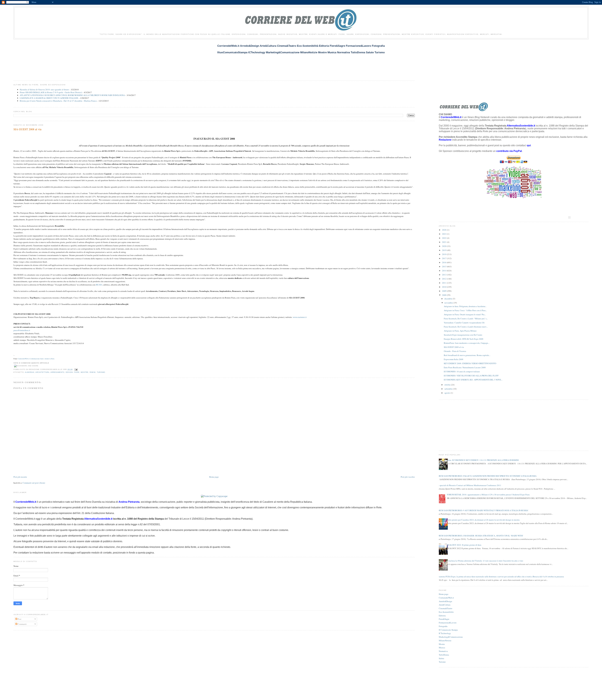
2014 (444, 270)
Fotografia (443, 626)
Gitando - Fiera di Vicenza (455, 351)
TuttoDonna (444, 654)
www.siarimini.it (300, 317)
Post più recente (20, 476)
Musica (442, 647)
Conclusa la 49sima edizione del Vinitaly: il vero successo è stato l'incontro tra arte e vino (485, 560)
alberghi (29, 372)
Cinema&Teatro (445, 608)
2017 (444, 258)
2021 (444, 242)
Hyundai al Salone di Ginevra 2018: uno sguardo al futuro (44, 89)
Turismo (442, 661)
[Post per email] (75, 369)
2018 (444, 254)
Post (19, 619)
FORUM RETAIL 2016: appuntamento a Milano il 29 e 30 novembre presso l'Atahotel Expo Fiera (488, 494)
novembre (448, 302)
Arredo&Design (445, 601)
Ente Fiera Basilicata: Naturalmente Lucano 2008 (465, 367)
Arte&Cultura (444, 604)
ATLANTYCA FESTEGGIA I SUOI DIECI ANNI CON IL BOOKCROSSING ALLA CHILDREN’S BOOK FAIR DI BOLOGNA (72, 95)
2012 (444, 278)
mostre (84, 372)
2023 (444, 233)
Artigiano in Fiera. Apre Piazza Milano (460, 330)
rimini (92, 372)
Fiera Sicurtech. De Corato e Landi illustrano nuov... (466, 326)
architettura (42, 372)
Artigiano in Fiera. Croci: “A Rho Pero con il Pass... (465, 310)
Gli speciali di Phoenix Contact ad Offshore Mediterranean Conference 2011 (468, 485)
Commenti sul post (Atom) (34, 482)
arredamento (57, 372)
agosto (447, 392)
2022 (444, 238)
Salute (441, 658)
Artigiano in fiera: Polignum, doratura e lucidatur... (465, 306)
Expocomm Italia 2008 (453, 359)
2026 (444, 229)
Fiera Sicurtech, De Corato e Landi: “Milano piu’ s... (466, 318)
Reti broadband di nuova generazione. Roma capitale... (467, 355)
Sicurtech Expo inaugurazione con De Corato (463, 334)
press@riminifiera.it (21, 330)
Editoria (442, 615)
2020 (444, 246)
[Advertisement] (70, 58)
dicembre (448, 298)
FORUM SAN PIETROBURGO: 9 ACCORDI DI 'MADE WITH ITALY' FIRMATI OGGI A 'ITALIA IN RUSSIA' (482, 510)
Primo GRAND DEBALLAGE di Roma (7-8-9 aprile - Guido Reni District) (51, 92)
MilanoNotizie (445, 640)
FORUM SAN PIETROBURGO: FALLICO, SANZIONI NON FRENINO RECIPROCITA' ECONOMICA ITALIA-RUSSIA (486, 475)
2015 (444, 266)
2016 (444, 262)
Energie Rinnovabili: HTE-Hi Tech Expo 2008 (463, 338)
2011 (444, 282)
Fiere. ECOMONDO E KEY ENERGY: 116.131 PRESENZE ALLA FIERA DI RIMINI (483, 460)
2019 (444, 250)
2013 (444, 274)
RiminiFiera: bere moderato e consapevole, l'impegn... (466, 343)
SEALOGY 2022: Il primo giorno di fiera (464, 544)
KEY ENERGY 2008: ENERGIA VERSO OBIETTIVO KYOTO (470, 363)
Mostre (442, 644)
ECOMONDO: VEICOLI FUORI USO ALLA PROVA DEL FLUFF (471, 375)
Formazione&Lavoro (448, 622)
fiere (76, 372)
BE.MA (99, 284)
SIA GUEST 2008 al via (27, 129)
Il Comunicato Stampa (448, 629)
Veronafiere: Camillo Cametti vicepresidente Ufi (464, 322)
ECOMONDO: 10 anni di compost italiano (462, 371)
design (69, 372)
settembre (448, 388)
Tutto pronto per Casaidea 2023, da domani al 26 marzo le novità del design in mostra (483, 519)
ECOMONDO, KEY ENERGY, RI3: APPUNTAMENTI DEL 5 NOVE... (473, 379)
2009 (444, 291)
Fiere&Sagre (444, 619)
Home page (214, 476)
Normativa (443, 651)
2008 (444, 295)
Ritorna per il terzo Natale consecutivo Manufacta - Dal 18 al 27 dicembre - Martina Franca (58, 100)
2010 (444, 286)
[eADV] (569, 217)
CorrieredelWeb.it (446, 597)
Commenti (22, 624)
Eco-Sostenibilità (446, 612)
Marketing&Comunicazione (451, 636)
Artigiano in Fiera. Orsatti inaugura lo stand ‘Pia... (465, 314)
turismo (101, 372)
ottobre (447, 384)
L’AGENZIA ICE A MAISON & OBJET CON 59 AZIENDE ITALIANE (49, 98)
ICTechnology (445, 633)
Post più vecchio (408, 476)
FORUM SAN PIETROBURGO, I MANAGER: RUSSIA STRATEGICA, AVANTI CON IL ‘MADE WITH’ (479, 535)
